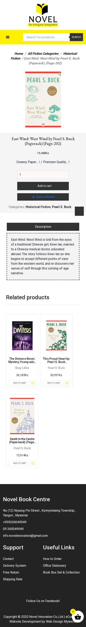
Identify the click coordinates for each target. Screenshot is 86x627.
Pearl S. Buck (61, 207)
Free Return (11, 572)
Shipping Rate (12, 579)
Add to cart (45, 185)
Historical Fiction (38, 207)
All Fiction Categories (43, 53)
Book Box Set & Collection (61, 572)
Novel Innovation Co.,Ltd (46, 617)
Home (18, 53)
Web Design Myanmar (61, 621)
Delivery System (14, 566)
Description (43, 227)
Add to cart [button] (19, 383)
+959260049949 (14, 522)
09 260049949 (13, 529)
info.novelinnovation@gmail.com (25, 536)
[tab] (43, 227)
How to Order (52, 559)
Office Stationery (54, 566)
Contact (8, 559)
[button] (59, 74)
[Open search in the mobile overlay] (53, 37)
